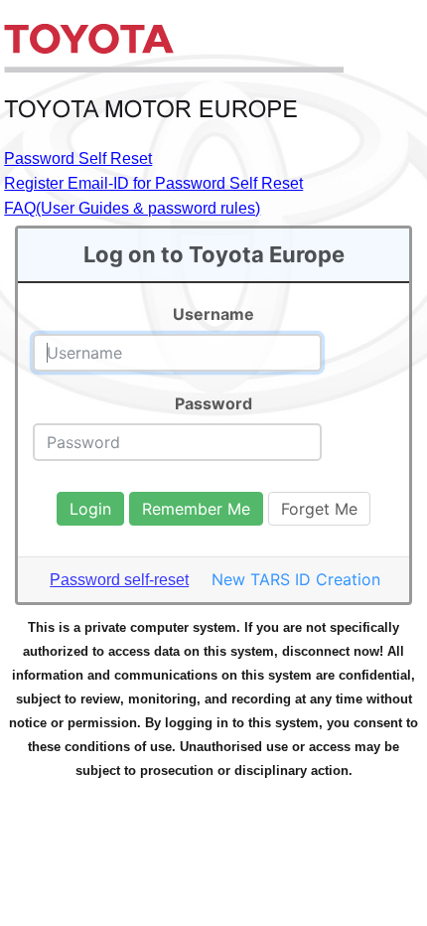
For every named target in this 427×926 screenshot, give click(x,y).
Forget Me (319, 509)
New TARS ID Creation (296, 579)
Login (90, 509)
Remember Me (196, 509)
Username (213, 314)
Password (213, 403)
